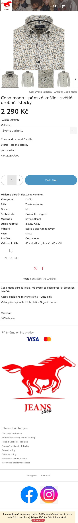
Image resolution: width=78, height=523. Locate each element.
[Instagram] (49, 494)
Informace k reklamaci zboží (16, 462)
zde (65, 517)
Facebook (45, 475)
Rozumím (38, 520)
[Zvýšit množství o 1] (20, 180)
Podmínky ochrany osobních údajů (19, 437)
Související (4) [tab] (38, 278)
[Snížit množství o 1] (4, 180)
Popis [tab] (26, 278)
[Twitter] (35, 268)
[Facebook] (42, 268)
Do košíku (51, 180)
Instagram (31, 475)
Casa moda (70, 91)
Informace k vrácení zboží (14, 458)
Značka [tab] (51, 278)
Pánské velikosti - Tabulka (15, 441)
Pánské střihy (8, 450)
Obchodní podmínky (12, 433)
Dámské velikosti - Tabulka (15, 446)
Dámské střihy (9, 454)
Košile (28, 199)
